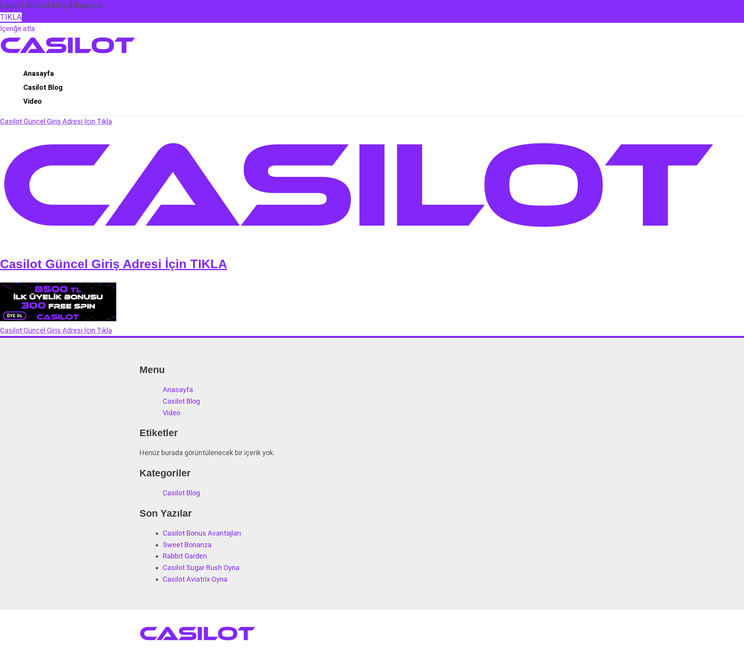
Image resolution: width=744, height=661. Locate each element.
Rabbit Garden (185, 556)
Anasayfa (38, 73)
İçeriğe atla (17, 28)
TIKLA (11, 17)
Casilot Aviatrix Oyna (195, 579)
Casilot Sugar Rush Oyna (201, 567)
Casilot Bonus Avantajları (202, 533)
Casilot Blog (43, 87)
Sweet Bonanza (187, 545)
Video (32, 101)
